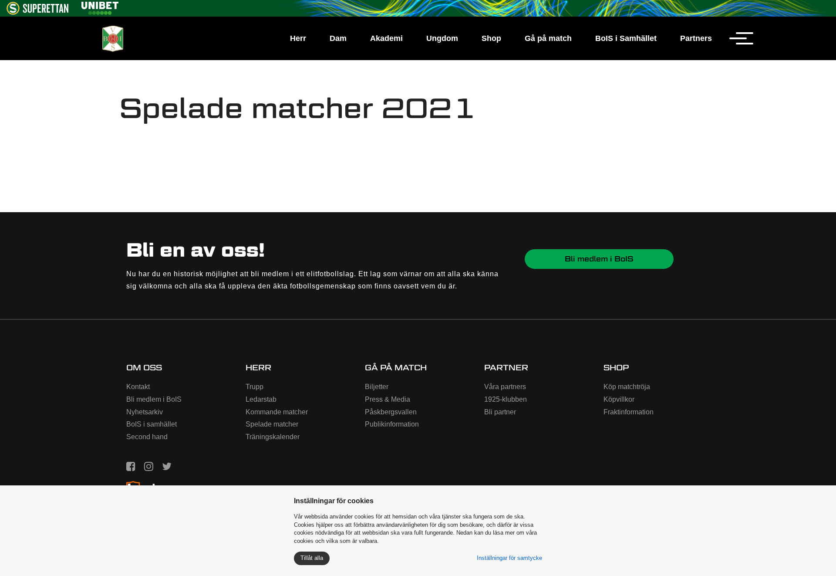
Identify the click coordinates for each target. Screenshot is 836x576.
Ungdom (442, 38)
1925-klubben (505, 399)
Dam (338, 38)
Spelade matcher (272, 424)
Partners (696, 38)
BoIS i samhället (151, 424)
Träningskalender (273, 436)
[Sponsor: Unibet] (99, 6)
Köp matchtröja (626, 386)
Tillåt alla (311, 558)
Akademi (386, 38)
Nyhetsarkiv (144, 412)
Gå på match (548, 38)
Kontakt (138, 386)
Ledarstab (261, 399)
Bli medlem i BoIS (599, 258)
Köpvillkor (618, 399)
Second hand (147, 436)
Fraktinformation (628, 412)
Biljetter (376, 386)
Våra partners (505, 386)
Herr (298, 38)
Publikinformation (392, 424)
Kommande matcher (277, 412)
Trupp (254, 386)
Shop (491, 38)
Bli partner (500, 412)
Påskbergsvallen (391, 412)
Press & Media (387, 399)
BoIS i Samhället (626, 38)
